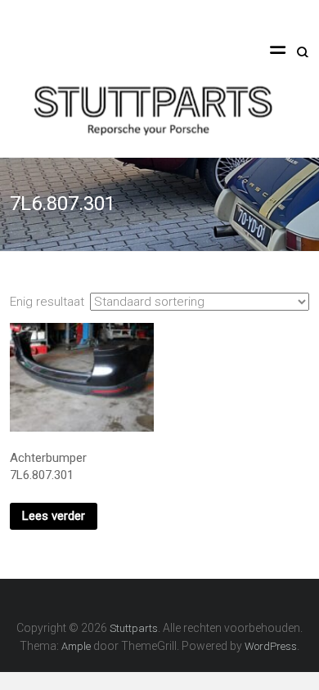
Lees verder (53, 516)
